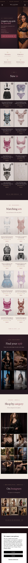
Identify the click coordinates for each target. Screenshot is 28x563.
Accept (13, 552)
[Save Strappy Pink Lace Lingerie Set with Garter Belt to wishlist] (26, 218)
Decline (13, 556)
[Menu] (2, 5)
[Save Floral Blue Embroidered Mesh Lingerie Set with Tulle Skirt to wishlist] (12, 272)
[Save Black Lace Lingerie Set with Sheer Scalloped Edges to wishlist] (12, 245)
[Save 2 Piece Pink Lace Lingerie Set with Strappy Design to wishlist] (26, 137)
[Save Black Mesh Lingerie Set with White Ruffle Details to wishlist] (26, 245)
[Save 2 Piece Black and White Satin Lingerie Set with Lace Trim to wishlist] (12, 83)
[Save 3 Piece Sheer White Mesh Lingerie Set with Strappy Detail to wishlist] (26, 164)
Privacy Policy (7, 548)
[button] (25, 5)
